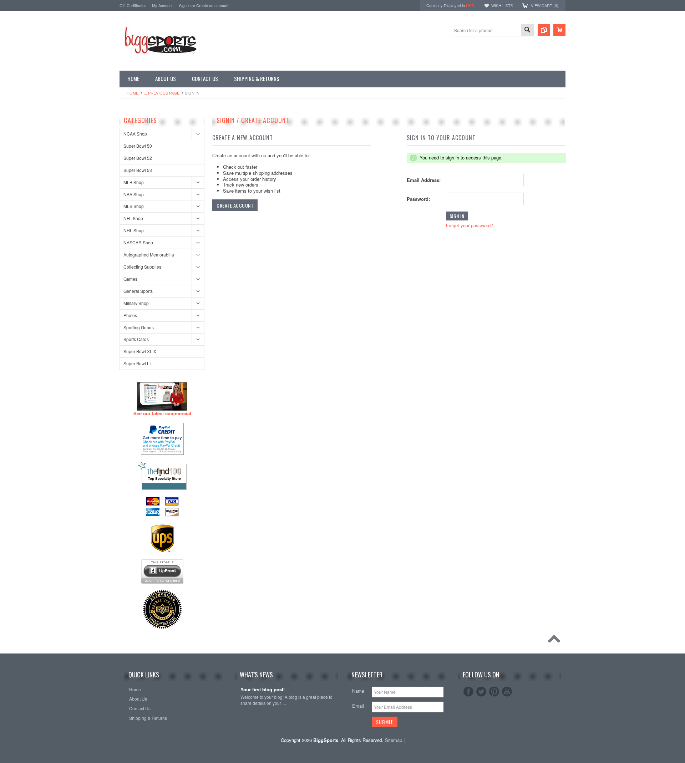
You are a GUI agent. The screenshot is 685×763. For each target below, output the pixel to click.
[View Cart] (559, 30)
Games (130, 279)
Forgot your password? (469, 225)
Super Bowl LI (137, 363)
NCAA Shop (135, 134)
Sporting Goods (138, 327)
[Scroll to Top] (556, 640)
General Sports (138, 291)
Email (358, 705)
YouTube (507, 692)
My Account (162, 5)
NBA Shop (133, 194)
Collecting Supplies (142, 267)
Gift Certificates (133, 5)
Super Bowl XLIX (139, 351)
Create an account (212, 5)
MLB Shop (133, 182)
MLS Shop (133, 206)
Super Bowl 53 (137, 170)
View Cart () (544, 5)
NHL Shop (133, 230)
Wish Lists (502, 5)
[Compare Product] (544, 30)
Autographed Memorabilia (148, 254)
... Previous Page (161, 93)
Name (358, 690)
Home (132, 93)
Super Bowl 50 (137, 146)
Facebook (468, 692)
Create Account (235, 205)
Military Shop (136, 303)
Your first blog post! (262, 690)
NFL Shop (133, 218)
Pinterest (494, 692)
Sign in (185, 5)
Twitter (481, 692)
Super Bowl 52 (137, 158)
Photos (130, 315)
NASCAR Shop (138, 242)
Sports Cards (136, 339)
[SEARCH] (527, 30)
